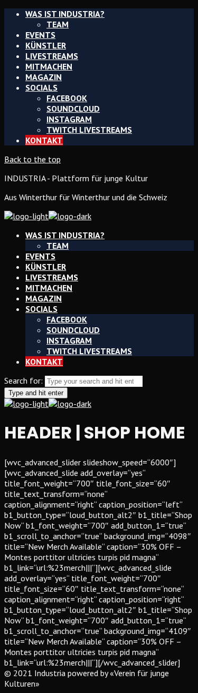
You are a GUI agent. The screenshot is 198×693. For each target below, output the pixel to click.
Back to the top (32, 159)
